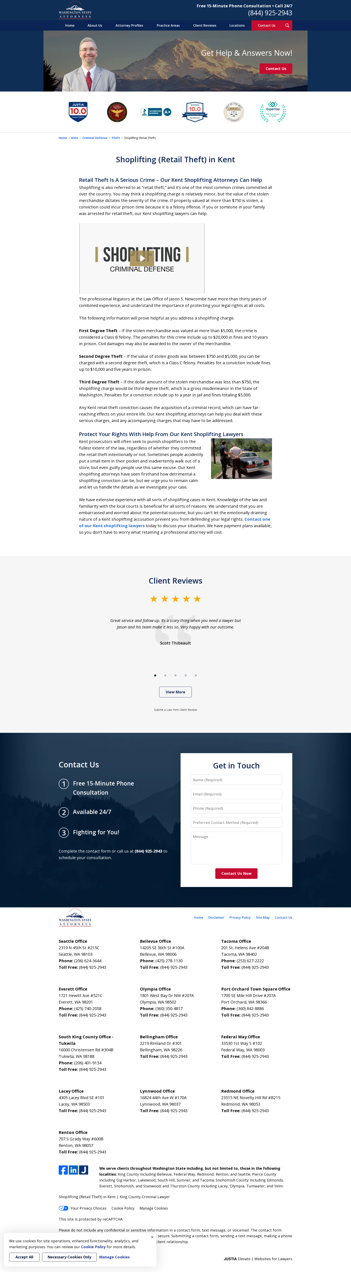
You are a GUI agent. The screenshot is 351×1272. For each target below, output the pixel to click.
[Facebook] (63, 1170)
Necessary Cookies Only (69, 1257)
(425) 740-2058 (87, 1008)
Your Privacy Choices (88, 1208)
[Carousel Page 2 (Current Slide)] (165, 675)
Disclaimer (216, 917)
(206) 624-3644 (87, 960)
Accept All (24, 1257)
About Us (95, 25)
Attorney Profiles (129, 25)
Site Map (263, 917)
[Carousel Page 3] (175, 675)
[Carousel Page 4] (186, 675)
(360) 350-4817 (169, 1008)
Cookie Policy (123, 1208)
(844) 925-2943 (270, 12)
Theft (116, 138)
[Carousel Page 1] (155, 675)
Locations (237, 25)
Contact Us (266, 25)
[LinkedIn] (73, 1170)
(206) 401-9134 (87, 1063)
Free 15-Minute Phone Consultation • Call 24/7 (244, 6)
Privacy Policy (240, 917)
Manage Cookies (154, 1208)
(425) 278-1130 (169, 960)
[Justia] (83, 1170)
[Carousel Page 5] (196, 675)
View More (175, 691)
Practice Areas (168, 25)
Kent (74, 138)
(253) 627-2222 (250, 960)
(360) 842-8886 (250, 1008)
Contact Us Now (236, 873)
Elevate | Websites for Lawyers (258, 1258)
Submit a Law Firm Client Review (175, 710)
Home (70, 25)
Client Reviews (204, 25)
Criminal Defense (94, 138)
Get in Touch (236, 765)
